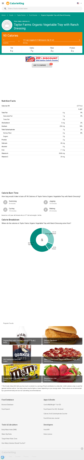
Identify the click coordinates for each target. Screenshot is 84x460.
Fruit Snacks (33, 15)
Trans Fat (6, 119)
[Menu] (2, 3)
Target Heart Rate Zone (9, 438)
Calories (4, 106)
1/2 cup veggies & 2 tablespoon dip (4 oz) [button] (38, 40)
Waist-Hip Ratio (7, 434)
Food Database (8, 400)
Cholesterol (6, 123)
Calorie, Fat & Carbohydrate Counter (55, 413)
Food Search (6, 409)
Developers (48, 425)
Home (4, 15)
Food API (46, 429)
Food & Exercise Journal (51, 418)
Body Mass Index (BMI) (9, 429)
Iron (3, 150)
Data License (48, 434)
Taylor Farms (21, 15)
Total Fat (4, 112)
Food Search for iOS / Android (53, 409)
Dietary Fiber (7, 133)
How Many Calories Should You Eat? (13, 443)
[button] (79, 3)
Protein (4, 140)
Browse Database (7, 404)
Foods (11, 15)
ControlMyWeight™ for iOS (52, 404)
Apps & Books (49, 400)
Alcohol (4, 146)
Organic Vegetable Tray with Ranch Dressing (55, 15)
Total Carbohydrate (8, 129)
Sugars (5, 136)
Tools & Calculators (10, 425)
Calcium (4, 143)
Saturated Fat (7, 116)
